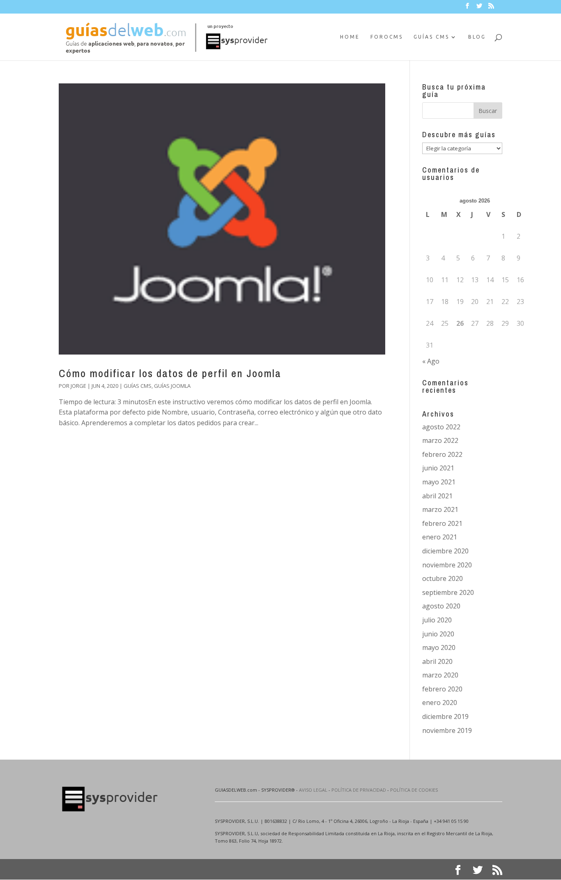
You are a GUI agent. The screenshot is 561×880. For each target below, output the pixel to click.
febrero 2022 (442, 454)
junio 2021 (438, 467)
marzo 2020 (440, 675)
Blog (477, 36)
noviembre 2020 (447, 564)
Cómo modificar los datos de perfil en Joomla (170, 373)
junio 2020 (438, 633)
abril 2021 (437, 495)
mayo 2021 (438, 481)
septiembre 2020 (448, 592)
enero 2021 (439, 536)
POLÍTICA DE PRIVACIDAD (358, 790)
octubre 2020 (442, 578)
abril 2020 (437, 661)
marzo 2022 (440, 440)
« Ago (430, 361)
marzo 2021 (440, 509)
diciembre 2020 (445, 550)
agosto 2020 (441, 605)
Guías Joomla (172, 385)
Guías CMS (431, 36)
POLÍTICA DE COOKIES (414, 790)
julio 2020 (437, 619)
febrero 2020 (442, 688)
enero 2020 (439, 702)
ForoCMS (386, 36)
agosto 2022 (441, 426)
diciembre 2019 (445, 716)
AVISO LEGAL (313, 790)
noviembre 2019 (447, 730)
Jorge (78, 385)
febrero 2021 (442, 523)
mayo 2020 (438, 647)
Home (350, 36)
